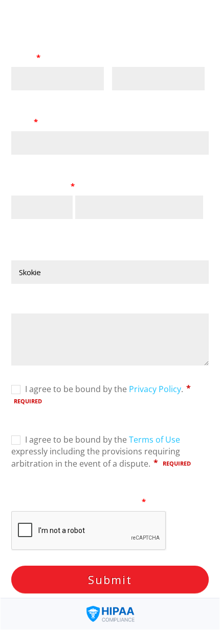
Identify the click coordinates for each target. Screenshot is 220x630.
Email (24, 121)
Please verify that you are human (78, 501)
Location (28, 251)
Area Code (26, 225)
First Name (27, 96)
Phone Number (43, 186)
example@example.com (46, 160)
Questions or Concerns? (57, 304)
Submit (110, 579)
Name (25, 57)
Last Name (127, 96)
